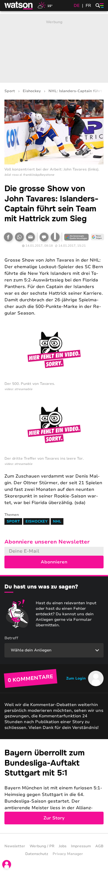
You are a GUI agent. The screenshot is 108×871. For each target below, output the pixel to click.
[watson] (18, 5)
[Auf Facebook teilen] (8, 237)
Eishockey (32, 91)
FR (88, 5)
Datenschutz (36, 853)
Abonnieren (54, 562)
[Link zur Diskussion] (44, 237)
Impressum (81, 846)
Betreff (11, 638)
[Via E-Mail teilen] (30, 237)
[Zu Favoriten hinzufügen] (55, 237)
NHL (57, 521)
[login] (6, 864)
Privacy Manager (68, 853)
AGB (99, 846)
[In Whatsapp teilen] (19, 237)
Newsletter (14, 846)
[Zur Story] (54, 786)
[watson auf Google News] (97, 237)
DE (77, 5)
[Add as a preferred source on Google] (76, 237)
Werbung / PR (42, 846)
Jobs (62, 846)
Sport (9, 91)
